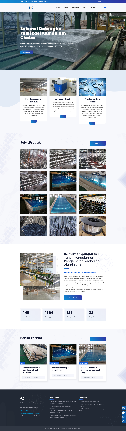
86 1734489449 (25, 1)
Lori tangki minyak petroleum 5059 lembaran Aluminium (32, 207)
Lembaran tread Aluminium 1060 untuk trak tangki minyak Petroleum (31, 161)
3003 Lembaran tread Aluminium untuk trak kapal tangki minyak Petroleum (89, 160)
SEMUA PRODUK (98, 143)
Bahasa (99, 1)
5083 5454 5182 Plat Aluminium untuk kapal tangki (90, 370)
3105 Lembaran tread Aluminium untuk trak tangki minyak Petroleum (31, 184)
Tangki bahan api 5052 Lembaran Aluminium (60, 185)
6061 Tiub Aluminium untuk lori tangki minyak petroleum (90, 207)
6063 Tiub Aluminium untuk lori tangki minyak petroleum (32, 230)
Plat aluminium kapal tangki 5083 (60, 369)
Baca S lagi (73, 298)
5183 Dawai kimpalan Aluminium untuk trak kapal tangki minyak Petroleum (61, 228)
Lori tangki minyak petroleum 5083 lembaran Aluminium (61, 207)
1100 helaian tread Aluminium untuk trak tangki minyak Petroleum (60, 161)
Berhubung (26, 52)
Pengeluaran (75, 7)
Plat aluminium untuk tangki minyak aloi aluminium (31, 370)
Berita (84, 7)
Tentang (92, 7)
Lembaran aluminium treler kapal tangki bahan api (90, 184)
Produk (66, 7)
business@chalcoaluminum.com (39, 1)
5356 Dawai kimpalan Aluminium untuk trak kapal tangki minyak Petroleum (90, 228)
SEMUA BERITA (98, 339)
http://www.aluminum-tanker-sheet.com (33, 416)
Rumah (58, 7)
